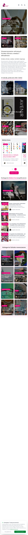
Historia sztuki (5, 85)
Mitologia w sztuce (6, 18)
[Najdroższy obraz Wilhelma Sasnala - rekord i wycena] (14, 190)
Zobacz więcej (14, 172)
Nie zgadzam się (8, 531)
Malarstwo (4, 38)
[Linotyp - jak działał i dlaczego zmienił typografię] (14, 108)
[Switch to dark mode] (25, 5)
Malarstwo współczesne (8, 190)
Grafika (4, 109)
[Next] (15, 169)
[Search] (21, 5)
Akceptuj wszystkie (20, 531)
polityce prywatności (14, 529)
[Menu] (18, 5)
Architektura (18, 38)
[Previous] (12, 169)
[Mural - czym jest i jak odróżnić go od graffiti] (20, 291)
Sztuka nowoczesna (6, 256)
